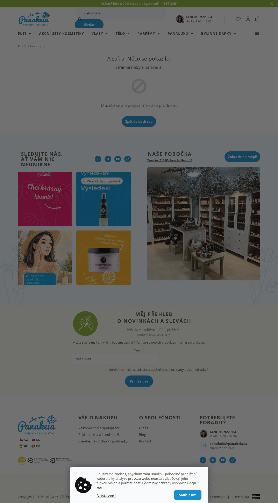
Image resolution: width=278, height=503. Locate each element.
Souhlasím (188, 495)
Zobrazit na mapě (242, 156)
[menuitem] (26, 34)
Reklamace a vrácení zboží (98, 434)
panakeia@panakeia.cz (228, 443)
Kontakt (145, 441)
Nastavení (106, 495)
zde (99, 487)
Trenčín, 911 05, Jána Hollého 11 (169, 160)
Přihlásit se (139, 381)
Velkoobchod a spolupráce (99, 428)
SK (38, 440)
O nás (143, 428)
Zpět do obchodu (139, 121)
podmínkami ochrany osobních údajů (180, 369)
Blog (142, 434)
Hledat (89, 24)
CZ (26, 440)
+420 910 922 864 (222, 432)
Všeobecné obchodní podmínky (102, 441)
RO (38, 446)
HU (26, 446)
